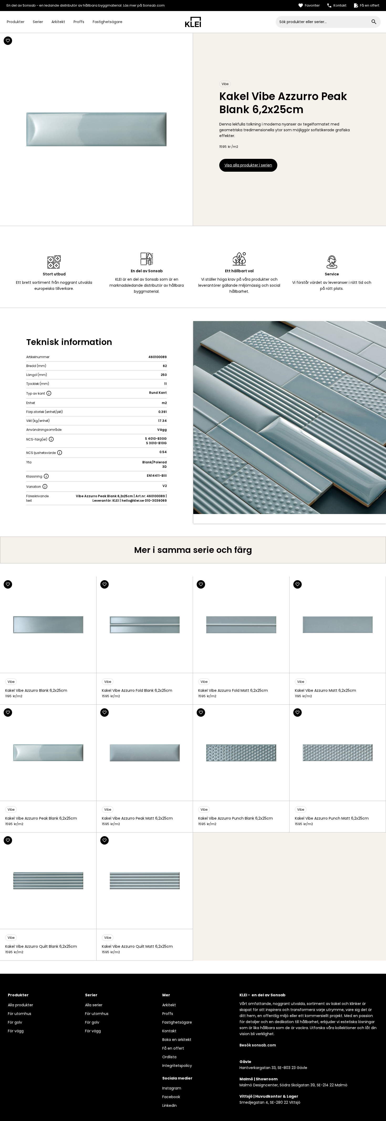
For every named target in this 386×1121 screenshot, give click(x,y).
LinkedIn (169, 1105)
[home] (193, 22)
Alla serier (93, 1005)
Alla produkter (20, 1005)
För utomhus (19, 1013)
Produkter (15, 21)
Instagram (171, 1088)
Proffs (79, 21)
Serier (38, 21)
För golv (15, 1022)
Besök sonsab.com (257, 1045)
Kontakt (169, 1031)
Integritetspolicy (177, 1065)
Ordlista (169, 1057)
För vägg (16, 1031)
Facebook (171, 1096)
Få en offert (173, 1048)
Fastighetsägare (107, 21)
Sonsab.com (154, 5)
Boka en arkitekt (176, 1039)
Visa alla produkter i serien (248, 165)
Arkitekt (58, 21)
